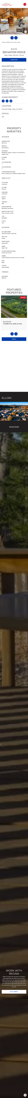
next (16, 37)
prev (12, 37)
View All (14, 339)
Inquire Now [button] (14, 59)
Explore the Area (14, 426)
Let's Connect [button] (14, 991)
